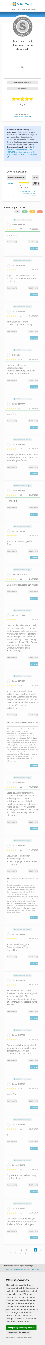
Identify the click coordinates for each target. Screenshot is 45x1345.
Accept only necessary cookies (21, 1327)
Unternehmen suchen (29, 9)
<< (7, 1250)
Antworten (34, 248)
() (33, 242)
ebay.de (10, 184)
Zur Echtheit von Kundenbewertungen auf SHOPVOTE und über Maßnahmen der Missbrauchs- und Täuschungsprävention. (22, 151)
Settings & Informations (18, 1332)
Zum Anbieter (23, 88)
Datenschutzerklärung (24, 1338)
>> (35, 1253)
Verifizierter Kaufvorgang (23, 220)
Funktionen (15, 9)
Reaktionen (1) (12, 715)
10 (25, 1253)
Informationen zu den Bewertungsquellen (28, 192)
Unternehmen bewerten (23, 82)
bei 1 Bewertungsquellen (22, 116)
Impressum (10, 1338)
